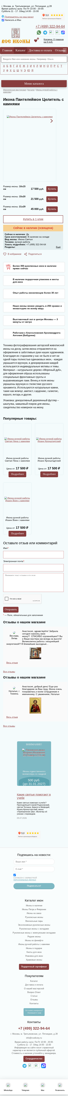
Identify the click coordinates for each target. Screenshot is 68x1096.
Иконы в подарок (34, 948)
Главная (7, 50)
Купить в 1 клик (33, 219)
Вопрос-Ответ (34, 992)
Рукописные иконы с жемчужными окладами (34, 933)
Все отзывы (9, 671)
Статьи (34, 996)
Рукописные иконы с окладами (34, 929)
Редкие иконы (34, 936)
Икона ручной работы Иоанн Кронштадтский (49, 459)
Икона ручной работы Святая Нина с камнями (17, 459)
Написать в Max (12, 20)
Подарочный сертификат (34, 966)
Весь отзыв (12, 662)
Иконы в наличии (34, 905)
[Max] (63, 32)
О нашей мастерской (34, 988)
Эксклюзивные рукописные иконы (34, 925)
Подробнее (17, 474)
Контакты (34, 1003)
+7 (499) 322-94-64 (50, 26)
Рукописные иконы (34, 917)
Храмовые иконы (34, 960)
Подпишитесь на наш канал (19, 17)
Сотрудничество (34, 1058)
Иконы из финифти (34, 940)
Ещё (58, 247)
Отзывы (60, 50)
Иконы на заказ (34, 913)
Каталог (20, 50)
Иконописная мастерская (14, 90)
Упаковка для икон (34, 956)
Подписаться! (34, 886)
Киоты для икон (34, 952)
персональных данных (24, 880)
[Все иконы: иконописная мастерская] (16, 35)
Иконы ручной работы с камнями (34, 944)
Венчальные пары (34, 921)
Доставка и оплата (40, 50)
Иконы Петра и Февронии (34, 909)
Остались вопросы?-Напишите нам (34, 1011)
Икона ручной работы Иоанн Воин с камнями (17, 518)
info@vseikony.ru (34, 1038)
